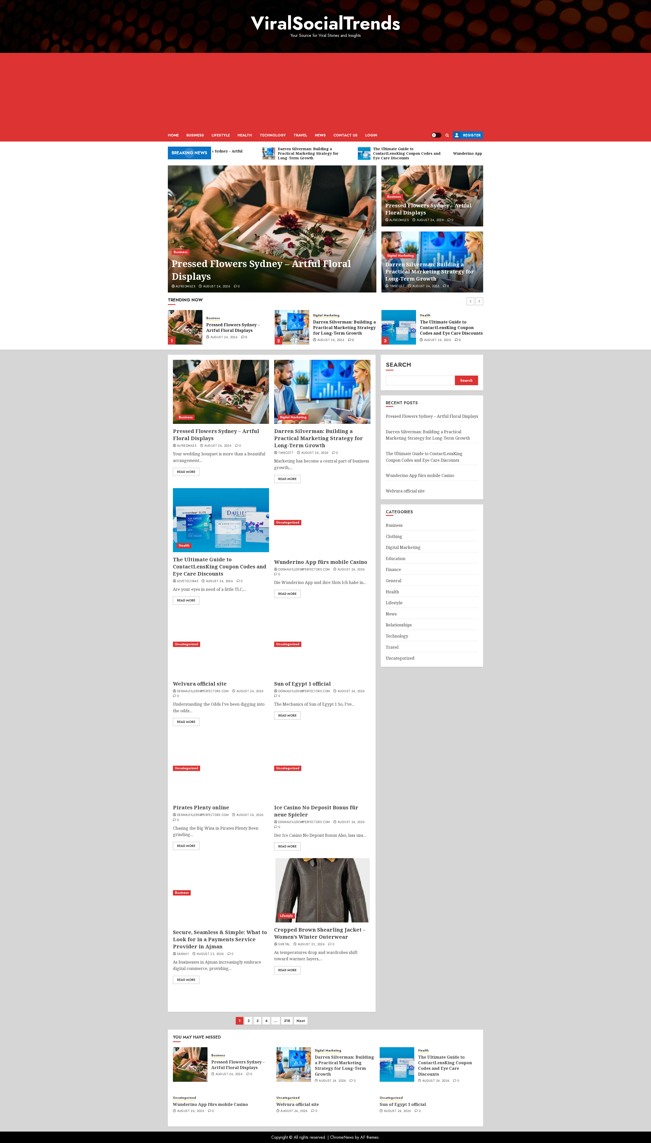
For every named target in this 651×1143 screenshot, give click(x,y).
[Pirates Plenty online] (221, 768)
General (393, 580)
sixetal (284, 945)
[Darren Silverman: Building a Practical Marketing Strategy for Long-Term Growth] (185, 327)
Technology (273, 135)
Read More (186, 472)
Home (173, 135)
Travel (300, 135)
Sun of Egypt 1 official (302, 683)
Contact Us (345, 135)
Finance (393, 569)
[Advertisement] (325, 91)
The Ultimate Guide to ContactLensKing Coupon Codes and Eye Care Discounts (344, 327)
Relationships (399, 625)
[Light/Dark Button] (436, 135)
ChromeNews (342, 1137)
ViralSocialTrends (325, 23)
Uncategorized (431, 318)
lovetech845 (187, 581)
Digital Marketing (400, 255)
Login (371, 135)
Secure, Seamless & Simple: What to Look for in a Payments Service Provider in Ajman (220, 939)
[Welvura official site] (221, 644)
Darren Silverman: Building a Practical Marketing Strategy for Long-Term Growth (429, 271)
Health (245, 135)
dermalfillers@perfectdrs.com (304, 570)
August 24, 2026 (216, 287)
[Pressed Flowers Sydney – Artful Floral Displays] (272, 228)
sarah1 (183, 954)
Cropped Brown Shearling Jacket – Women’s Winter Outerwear (319, 933)
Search (398, 364)
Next (301, 1020)
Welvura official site (200, 683)
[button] (447, 135)
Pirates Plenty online (201, 807)
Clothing (394, 536)
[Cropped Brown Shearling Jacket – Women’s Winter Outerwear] (322, 890)
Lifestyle (221, 135)
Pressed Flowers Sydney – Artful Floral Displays (261, 270)
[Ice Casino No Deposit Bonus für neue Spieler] (322, 768)
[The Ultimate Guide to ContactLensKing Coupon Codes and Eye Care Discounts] (292, 327)
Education (395, 558)
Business (195, 135)
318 (287, 1020)
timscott (397, 286)
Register (472, 135)
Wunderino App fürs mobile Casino (450, 327)
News (320, 135)
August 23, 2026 (210, 954)
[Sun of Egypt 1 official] (322, 644)
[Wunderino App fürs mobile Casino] (398, 327)
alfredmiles (185, 287)
